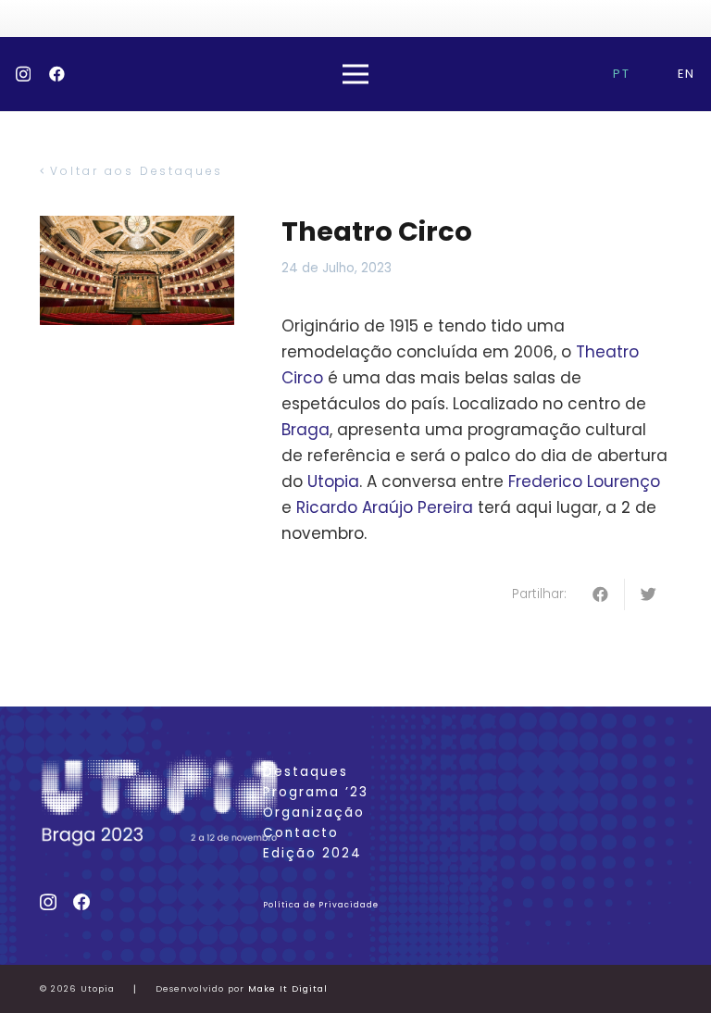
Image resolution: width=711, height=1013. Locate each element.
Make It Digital (288, 988)
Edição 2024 (312, 853)
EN (686, 73)
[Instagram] (23, 74)
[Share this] (601, 594)
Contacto (301, 833)
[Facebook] (57, 73)
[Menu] (355, 74)
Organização (314, 812)
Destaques (305, 772)
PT (621, 73)
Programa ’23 (315, 792)
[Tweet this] (648, 594)
